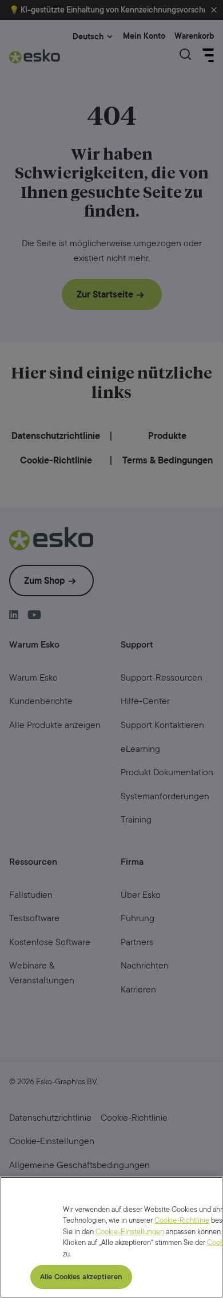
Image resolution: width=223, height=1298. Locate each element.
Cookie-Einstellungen (129, 1231)
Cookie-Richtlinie (181, 1220)
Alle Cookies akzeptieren (81, 1276)
